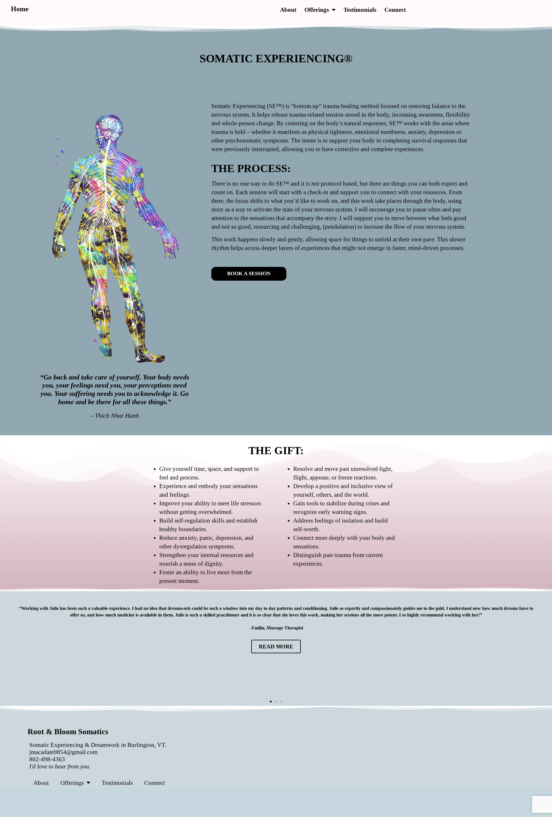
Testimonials (360, 9)
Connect (395, 9)
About (288, 9)
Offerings (316, 9)
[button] (271, 701)
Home (20, 9)
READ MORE (276, 646)
